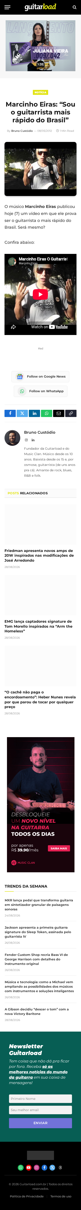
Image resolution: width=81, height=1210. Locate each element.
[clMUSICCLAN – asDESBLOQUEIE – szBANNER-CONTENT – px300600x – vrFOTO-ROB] (40, 871)
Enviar (41, 1123)
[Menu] (7, 7)
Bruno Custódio (22, 130)
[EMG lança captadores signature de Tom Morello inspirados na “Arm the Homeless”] (40, 595)
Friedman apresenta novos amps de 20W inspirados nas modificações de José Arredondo (39, 556)
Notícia (40, 92)
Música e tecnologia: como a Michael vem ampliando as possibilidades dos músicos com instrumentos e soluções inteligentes (39, 986)
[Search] (74, 7)
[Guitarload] (40, 7)
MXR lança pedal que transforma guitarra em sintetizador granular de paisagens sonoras (39, 904)
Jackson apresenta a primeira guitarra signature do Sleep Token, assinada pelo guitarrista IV (38, 932)
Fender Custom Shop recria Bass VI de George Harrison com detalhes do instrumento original (36, 959)
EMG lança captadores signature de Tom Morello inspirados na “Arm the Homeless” (38, 626)
